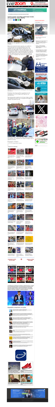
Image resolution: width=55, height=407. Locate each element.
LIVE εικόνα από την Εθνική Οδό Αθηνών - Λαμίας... (41, 37)
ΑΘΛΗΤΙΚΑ (32, 6)
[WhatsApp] (18, 20)
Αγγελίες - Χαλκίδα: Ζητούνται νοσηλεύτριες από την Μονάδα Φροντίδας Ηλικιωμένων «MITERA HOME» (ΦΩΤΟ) (41, 46)
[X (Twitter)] (40, 0)
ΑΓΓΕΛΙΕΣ (44, 6)
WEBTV (29, 6)
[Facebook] (39, 0)
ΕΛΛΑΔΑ (22, 6)
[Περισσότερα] (20, 20)
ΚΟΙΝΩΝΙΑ (12, 6)
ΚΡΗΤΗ (17, 143)
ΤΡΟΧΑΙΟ (20, 143)
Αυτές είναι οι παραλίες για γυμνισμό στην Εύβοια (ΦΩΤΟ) (20, 309)
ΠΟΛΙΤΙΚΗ (19, 6)
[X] (16, 20)
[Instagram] (41, 0)
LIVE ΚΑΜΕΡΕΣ (40, 6)
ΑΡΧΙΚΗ (9, 6)
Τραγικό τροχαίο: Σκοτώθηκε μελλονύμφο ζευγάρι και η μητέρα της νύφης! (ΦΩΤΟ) (21, 17)
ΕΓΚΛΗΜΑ (15, 6)
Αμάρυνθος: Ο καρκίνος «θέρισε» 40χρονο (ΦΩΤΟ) (41, 59)
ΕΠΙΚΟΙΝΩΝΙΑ (36, 6)
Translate (41, 23)
